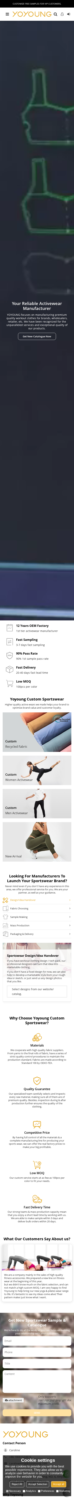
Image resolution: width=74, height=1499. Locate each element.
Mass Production (19, 925)
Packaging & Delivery (22, 934)
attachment (15, 1400)
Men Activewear (16, 813)
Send (37, 1412)
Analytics (31, 1491)
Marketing (64, 1491)
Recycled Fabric (16, 746)
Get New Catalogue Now (37, 336)
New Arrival (13, 856)
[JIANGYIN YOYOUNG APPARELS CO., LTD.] (32, 14)
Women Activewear (19, 780)
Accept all (58, 1484)
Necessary (15, 1491)
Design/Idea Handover (23, 900)
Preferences (47, 1491)
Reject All (17, 1484)
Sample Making (19, 917)
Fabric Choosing (19, 908)
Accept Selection (37, 1484)
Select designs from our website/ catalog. (33, 991)
